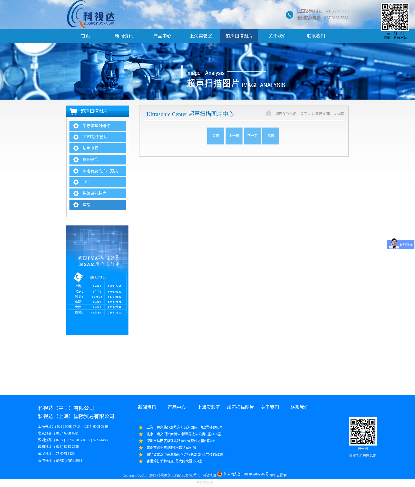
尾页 (270, 136)
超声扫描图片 (322, 114)
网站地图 (208, 475)
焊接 (340, 114)
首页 (85, 36)
